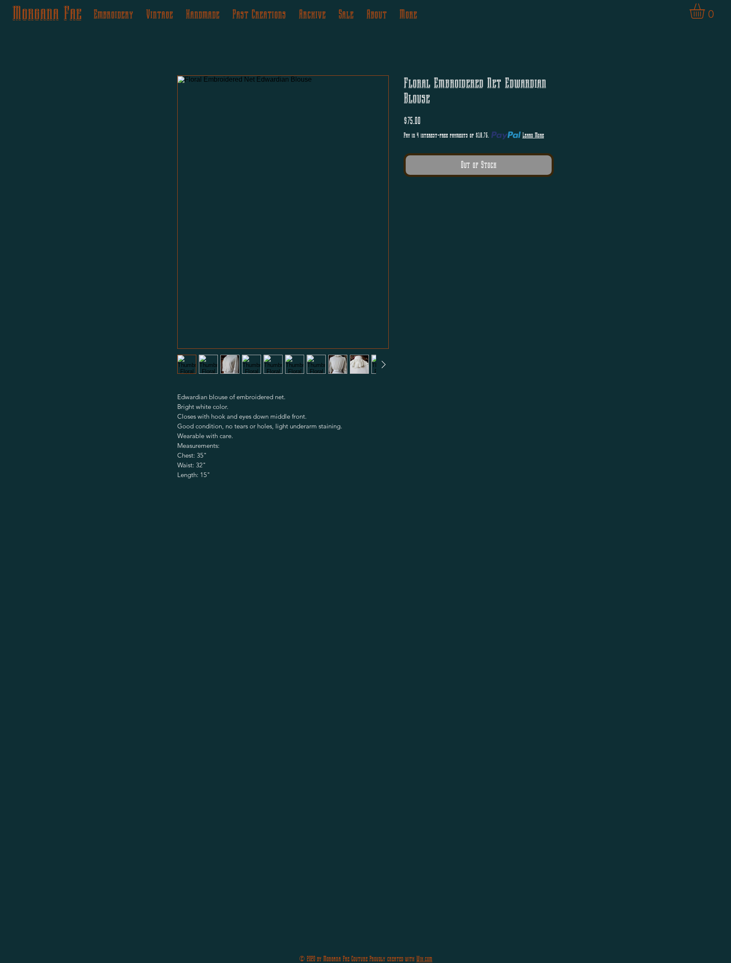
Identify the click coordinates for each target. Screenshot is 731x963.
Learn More (533, 135)
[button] (706, 11)
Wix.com (424, 959)
